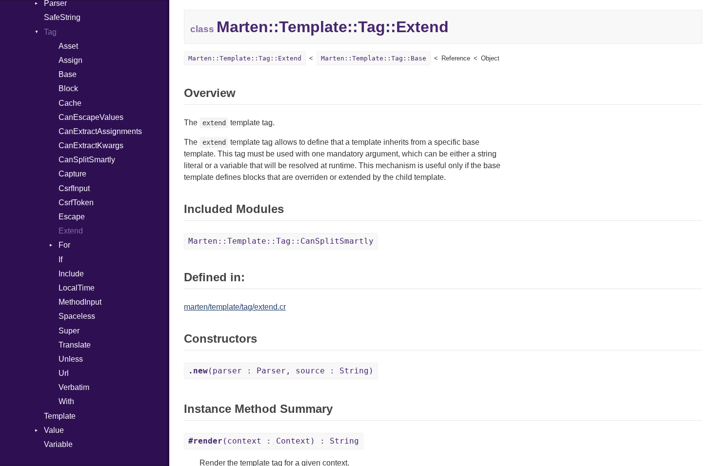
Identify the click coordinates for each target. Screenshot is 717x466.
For (64, 245)
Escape (72, 217)
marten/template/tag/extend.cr (235, 307)
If (60, 259)
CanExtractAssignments (100, 131)
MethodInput (80, 302)
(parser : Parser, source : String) (281, 370)
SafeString (62, 17)
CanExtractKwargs (91, 145)
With (66, 401)
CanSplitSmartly (87, 159)
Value (54, 430)
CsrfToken (76, 202)
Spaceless (77, 316)
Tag (50, 32)
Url (64, 373)
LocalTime (77, 288)
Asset (68, 46)
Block (68, 88)
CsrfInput (74, 188)
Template (60, 416)
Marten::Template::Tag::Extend (244, 58)
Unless (71, 359)
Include (71, 274)
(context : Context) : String (273, 441)
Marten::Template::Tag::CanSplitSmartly (281, 241)
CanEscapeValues (91, 117)
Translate (75, 345)
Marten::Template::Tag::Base (373, 58)
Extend (71, 231)
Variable (58, 444)
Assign (70, 60)
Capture (72, 174)
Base (68, 74)
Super (69, 331)
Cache (70, 103)
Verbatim (74, 387)
